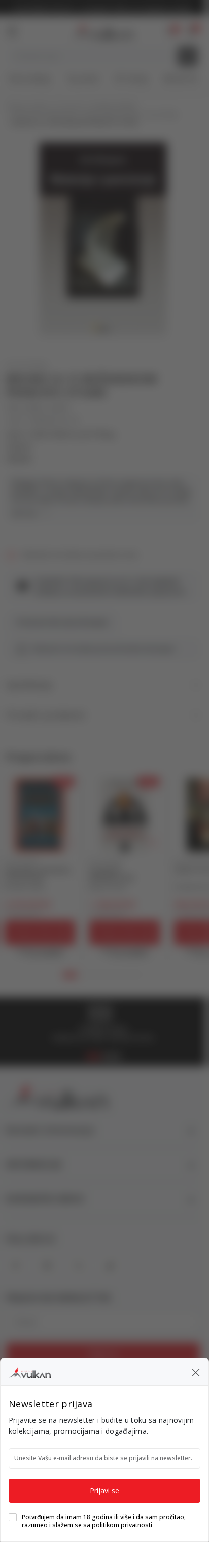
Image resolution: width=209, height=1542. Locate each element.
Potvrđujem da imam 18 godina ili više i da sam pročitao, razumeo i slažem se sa (104, 1521)
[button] (196, 1372)
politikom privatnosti (122, 1525)
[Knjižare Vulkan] (30, 1371)
